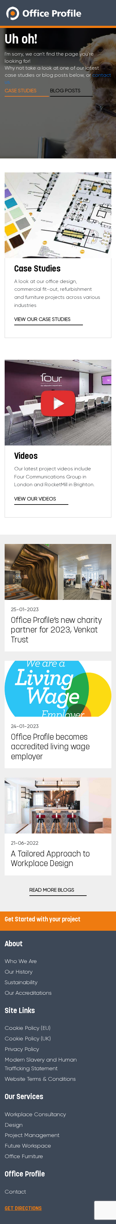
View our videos (35, 499)
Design (14, 1125)
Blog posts (65, 91)
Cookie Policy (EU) (27, 1028)
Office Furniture (24, 1156)
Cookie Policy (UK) (28, 1038)
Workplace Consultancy (35, 1114)
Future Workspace (28, 1146)
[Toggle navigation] (106, 13)
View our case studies (42, 319)
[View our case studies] (58, 214)
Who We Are (21, 961)
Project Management (32, 1135)
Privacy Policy (22, 1049)
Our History (18, 972)
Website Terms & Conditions (40, 1079)
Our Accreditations (28, 993)
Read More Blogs (51, 890)
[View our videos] (58, 401)
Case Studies (37, 269)
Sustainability (21, 982)
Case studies (21, 91)
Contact (15, 1192)
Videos (26, 456)
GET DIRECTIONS (23, 1208)
